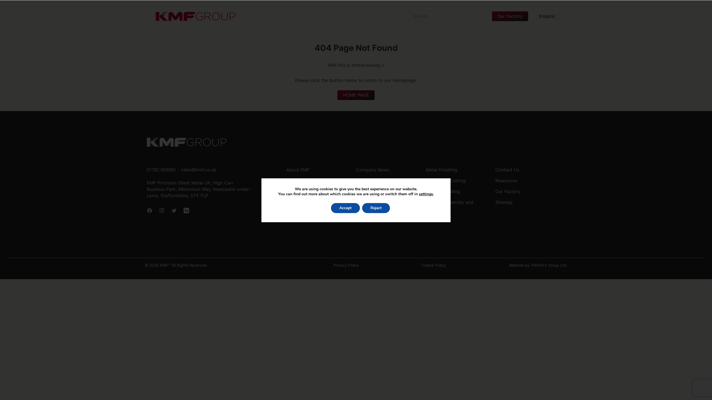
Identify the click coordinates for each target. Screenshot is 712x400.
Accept (345, 208)
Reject (376, 208)
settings (426, 194)
